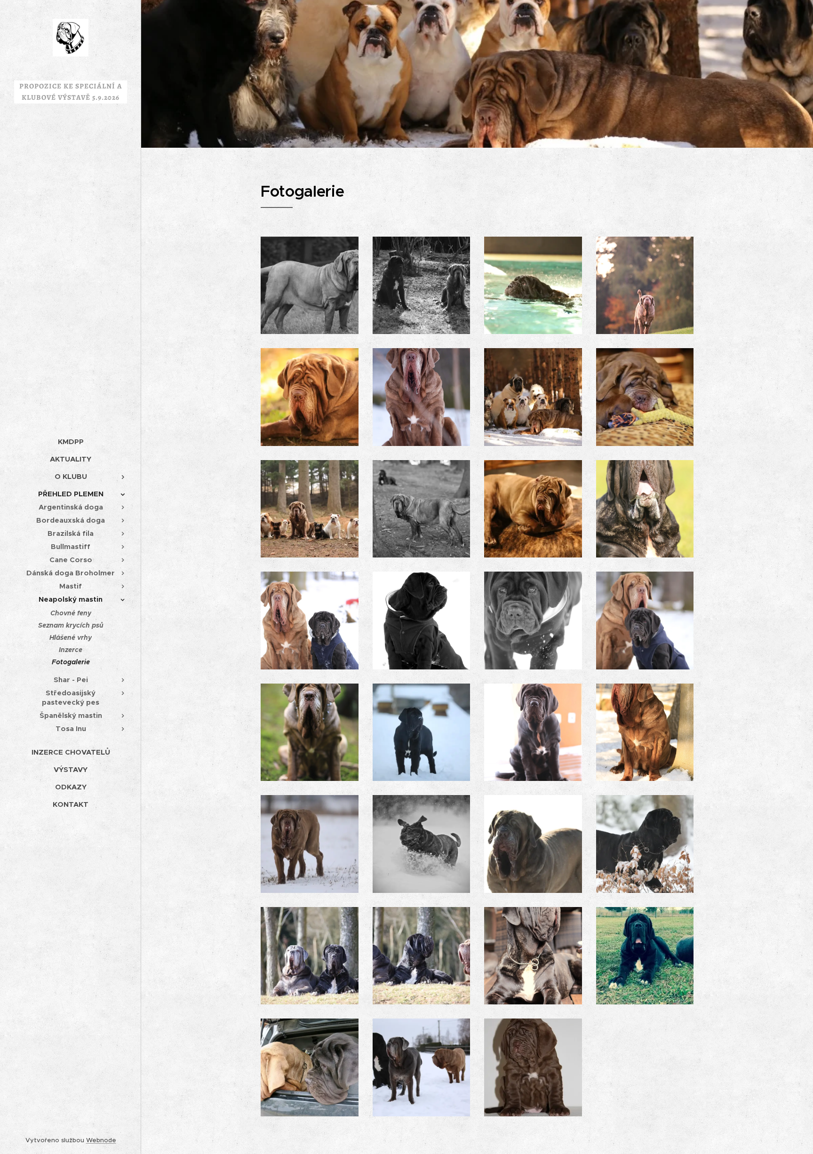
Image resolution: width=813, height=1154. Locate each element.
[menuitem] (70, 441)
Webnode (101, 1140)
